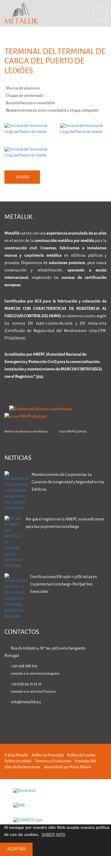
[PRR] (55, 806)
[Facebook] (66, 718)
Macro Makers (80, 767)
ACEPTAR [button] (16, 849)
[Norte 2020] (55, 791)
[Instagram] (85, 718)
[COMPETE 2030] (55, 821)
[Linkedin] (48, 718)
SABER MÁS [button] (53, 834)
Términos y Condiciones (53, 761)
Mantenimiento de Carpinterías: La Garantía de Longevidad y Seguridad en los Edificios (68, 482)
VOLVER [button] (22, 177)
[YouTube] (104, 718)
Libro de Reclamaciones (22, 767)
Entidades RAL (86, 761)
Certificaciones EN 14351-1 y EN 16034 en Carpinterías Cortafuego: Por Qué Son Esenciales (63, 584)
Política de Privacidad (48, 755)
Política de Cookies (81, 755)
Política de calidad (17, 761)
